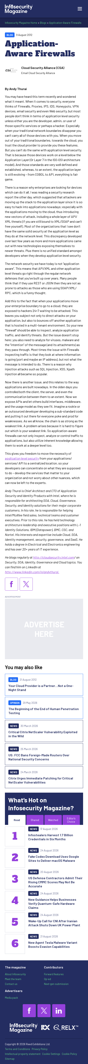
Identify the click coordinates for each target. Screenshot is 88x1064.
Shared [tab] (35, 820)
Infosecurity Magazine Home (21, 22)
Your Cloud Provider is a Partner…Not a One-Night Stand (40, 688)
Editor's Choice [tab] (71, 820)
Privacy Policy (39, 1049)
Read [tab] (17, 820)
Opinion (14, 702)
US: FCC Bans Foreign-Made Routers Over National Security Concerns (38, 757)
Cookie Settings (51, 1053)
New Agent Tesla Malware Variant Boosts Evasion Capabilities (52, 944)
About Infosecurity (15, 974)
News (13, 726)
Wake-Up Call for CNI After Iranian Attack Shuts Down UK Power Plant (54, 923)
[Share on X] (26, 584)
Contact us (11, 984)
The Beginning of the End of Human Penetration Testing (43, 711)
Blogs (43, 22)
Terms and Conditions (17, 1049)
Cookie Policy (69, 1053)
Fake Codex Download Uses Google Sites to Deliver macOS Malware (53, 858)
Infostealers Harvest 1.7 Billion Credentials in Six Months (50, 837)
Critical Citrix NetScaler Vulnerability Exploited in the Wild (42, 734)
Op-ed (47, 979)
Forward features (54, 974)
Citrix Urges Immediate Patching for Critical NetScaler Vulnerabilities (40, 780)
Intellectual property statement (23, 1053)
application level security (22, 458)
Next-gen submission (56, 984)
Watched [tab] (53, 820)
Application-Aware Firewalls (65, 22)
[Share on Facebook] (11, 584)
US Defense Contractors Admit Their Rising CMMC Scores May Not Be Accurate (55, 882)
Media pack (11, 997)
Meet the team (13, 979)
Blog (10, 35)
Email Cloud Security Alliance (38, 73)
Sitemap (10, 1058)
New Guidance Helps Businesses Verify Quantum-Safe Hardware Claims (52, 903)
